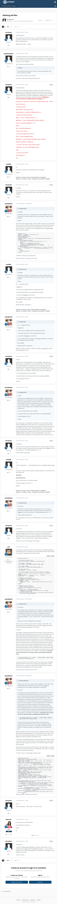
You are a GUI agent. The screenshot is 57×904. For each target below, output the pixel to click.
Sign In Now (40, 882)
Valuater (8, 819)
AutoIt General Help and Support (25, 21)
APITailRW (47, 178)
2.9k (9, 216)
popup (53, 555)
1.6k (9, 560)
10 (9, 45)
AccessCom (23, 177)
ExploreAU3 (19, 475)
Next (8, 26)
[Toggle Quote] (18, 67)
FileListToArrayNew (35, 177)
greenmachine (8, 53)
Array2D (29, 178)
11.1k (8, 834)
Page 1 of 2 (16, 26)
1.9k (9, 177)
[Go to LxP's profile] (8, 552)
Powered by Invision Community (28, 901)
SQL (21, 178)
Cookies (39, 900)
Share (41, 20)
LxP (8, 547)
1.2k (9, 66)
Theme (18, 900)
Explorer (25, 178)
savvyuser (11, 19)
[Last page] (11, 27)
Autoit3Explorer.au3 (20, 477)
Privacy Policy (25, 900)
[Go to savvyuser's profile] (4, 20)
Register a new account (17, 882)
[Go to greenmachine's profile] (8, 59)
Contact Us (32, 900)
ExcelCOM (18, 177)
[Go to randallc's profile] (8, 169)
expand (48, 555)
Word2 (28, 177)
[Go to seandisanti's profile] (8, 209)
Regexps (18, 178)
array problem (41, 178)
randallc (8, 164)
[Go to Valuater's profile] (8, 824)
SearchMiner (43, 177)
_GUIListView (34, 178)
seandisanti (8, 204)
